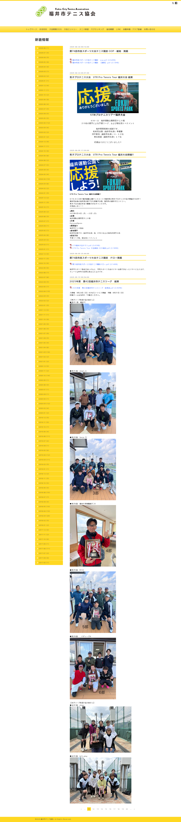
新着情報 (43, 29)
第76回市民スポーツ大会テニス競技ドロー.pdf (90, 264)
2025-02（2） (44, 132)
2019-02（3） (44, 464)
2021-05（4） (44, 343)
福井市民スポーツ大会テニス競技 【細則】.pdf (91, 63)
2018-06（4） (44, 502)
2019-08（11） (45, 436)
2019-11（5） (44, 422)
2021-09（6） (44, 324)
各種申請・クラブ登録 (132, 29)
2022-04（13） (45, 291)
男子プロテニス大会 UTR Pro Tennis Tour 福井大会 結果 (101, 77)
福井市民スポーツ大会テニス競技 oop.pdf (89, 60)
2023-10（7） (44, 207)
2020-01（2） (44, 413)
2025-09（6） (44, 100)
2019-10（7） (44, 427)
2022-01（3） (44, 305)
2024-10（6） (44, 151)
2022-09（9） (44, 268)
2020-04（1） (44, 399)
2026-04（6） (44, 67)
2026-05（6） (44, 62)
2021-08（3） (44, 329)
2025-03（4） (44, 128)
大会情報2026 (55, 29)
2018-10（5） (44, 483)
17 (114, 809)
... (85, 809)
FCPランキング (97, 29)
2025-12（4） (44, 86)
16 (110, 809)
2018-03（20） (45, 516)
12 (93, 809)
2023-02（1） (44, 245)
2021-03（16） (45, 352)
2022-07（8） (44, 277)
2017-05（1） (44, 563)
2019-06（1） (44, 446)
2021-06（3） (44, 338)
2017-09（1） (44, 544)
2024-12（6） (44, 142)
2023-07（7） (44, 221)
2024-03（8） (44, 184)
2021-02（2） (44, 357)
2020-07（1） (44, 390)
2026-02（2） (44, 76)
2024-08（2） (44, 160)
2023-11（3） (44, 202)
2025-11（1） (44, 90)
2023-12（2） (44, 198)
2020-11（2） (44, 371)
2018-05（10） (45, 507)
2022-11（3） (44, 259)
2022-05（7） (44, 287)
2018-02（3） (44, 521)
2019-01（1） (44, 469)
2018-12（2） (44, 474)
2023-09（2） (44, 212)
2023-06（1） (44, 226)
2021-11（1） (44, 315)
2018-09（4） (44, 488)
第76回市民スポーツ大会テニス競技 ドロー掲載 (96, 257)
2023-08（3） (44, 217)
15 (106, 809)
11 (89, 809)
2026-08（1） (44, 48)
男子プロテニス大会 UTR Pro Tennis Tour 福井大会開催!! (102, 154)
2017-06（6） (44, 558)
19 (123, 809)
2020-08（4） (44, 385)
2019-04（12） (45, 455)
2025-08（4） (44, 104)
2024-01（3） (44, 193)
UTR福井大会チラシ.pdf (82, 245)
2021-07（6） (44, 333)
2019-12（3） (44, 418)
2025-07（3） (44, 109)
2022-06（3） (44, 282)
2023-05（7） (44, 231)
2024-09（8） (44, 156)
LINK (118, 29)
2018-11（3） (44, 478)
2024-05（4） (44, 174)
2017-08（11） (45, 549)
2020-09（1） (44, 380)
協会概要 (110, 29)
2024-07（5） (44, 165)
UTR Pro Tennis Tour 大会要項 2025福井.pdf (91, 248)
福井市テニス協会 (47, 819)
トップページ (31, 29)
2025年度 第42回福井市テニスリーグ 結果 (94, 281)
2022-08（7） (44, 273)
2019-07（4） (44, 441)
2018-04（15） (45, 511)
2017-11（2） (44, 535)
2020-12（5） (44, 366)
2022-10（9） (44, 263)
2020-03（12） (45, 404)
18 (119, 809)
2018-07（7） (44, 497)
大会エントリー (70, 29)
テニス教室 (84, 29)
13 (98, 809)
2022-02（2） (44, 301)
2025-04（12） (45, 123)
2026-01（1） (44, 81)
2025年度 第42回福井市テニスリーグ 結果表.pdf (93, 288)
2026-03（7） (44, 72)
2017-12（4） (44, 530)
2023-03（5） (44, 240)
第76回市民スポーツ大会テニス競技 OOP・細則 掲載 (99, 51)
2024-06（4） (44, 170)
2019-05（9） (44, 450)
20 (127, 809)
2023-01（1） (44, 249)
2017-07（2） (44, 553)
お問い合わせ (149, 29)
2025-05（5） (44, 118)
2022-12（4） (44, 254)
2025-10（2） (44, 95)
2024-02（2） (44, 188)
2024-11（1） (44, 146)
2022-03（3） (44, 296)
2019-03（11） (45, 460)
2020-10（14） (45, 376)
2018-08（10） (45, 492)
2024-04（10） (45, 179)
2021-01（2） (44, 362)
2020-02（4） (44, 408)
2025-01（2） (44, 137)
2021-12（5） (44, 310)
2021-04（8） (44, 347)
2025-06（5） (44, 114)
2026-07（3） (44, 53)
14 (102, 809)
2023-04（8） (44, 235)
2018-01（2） (44, 525)
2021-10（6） (44, 319)
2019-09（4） (44, 432)
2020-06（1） (44, 394)
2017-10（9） (44, 539)
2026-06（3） (44, 57)
